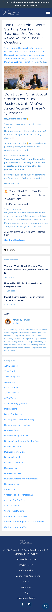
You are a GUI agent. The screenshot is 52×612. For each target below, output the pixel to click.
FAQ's (26, 581)
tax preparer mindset (14, 58)
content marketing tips (15, 527)
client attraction (12, 506)
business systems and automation (21, 479)
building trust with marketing (19, 420)
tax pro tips (32, 58)
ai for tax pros (11, 393)
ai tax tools (9, 398)
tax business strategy (33, 55)
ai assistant (9, 382)
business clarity (25, 48)
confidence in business (15, 516)
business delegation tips (16, 436)
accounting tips (12, 377)
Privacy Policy (26, 565)
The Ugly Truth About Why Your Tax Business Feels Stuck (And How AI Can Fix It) (26, 269)
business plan (11, 468)
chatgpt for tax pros (14, 500)
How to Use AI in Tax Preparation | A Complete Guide (23, 285)
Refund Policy (26, 570)
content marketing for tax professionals (24, 522)
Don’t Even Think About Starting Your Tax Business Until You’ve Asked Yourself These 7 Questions (24, 33)
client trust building (14, 511)
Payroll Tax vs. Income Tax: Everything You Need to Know (24, 299)
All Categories (11, 366)
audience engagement (15, 403)
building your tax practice (17, 425)
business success (12, 473)
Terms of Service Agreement (26, 576)
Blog (26, 592)
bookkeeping (10, 409)
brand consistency (13, 414)
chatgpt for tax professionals (18, 495)
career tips (9, 489)
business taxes (11, 484)
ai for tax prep (11, 387)
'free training (10, 48)
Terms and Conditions (26, 559)
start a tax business (30, 51)
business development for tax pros (21, 441)
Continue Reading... (14, 240)
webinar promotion (23, 62)
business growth (12, 457)
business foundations (14, 452)
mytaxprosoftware (26, 598)
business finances (13, 446)
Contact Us (26, 587)
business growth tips (14, 462)
